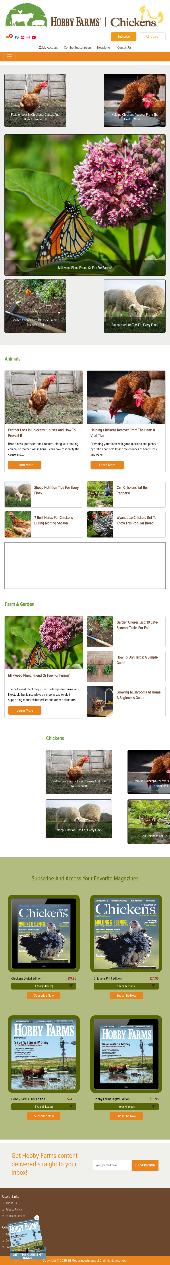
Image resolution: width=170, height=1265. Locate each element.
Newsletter (104, 47)
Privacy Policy (14, 1209)
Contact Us (124, 47)
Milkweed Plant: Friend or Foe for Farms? (39, 675)
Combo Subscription (77, 47)
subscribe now (44, 995)
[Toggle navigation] (9, 56)
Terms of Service (15, 1216)
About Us (11, 1203)
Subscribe (124, 37)
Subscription (145, 1165)
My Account (50, 47)
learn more (25, 464)
